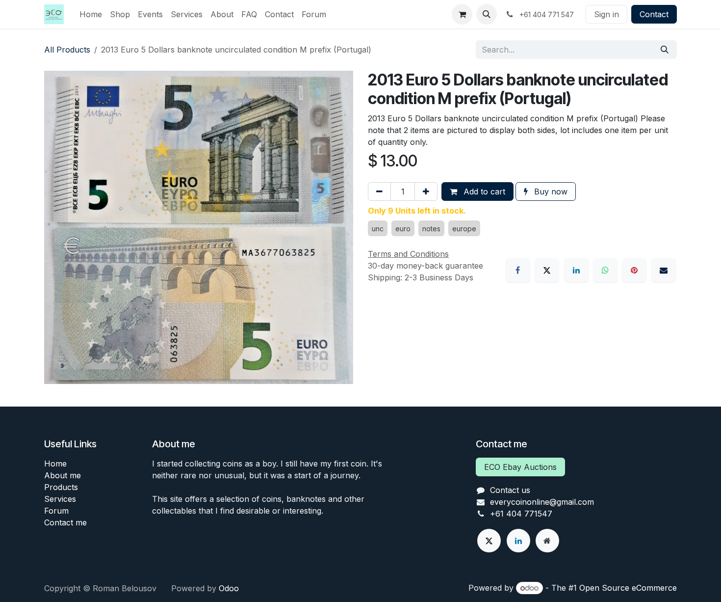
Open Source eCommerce (628, 588)
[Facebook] (518, 270)
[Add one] (426, 191)
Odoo (229, 588)
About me (62, 475)
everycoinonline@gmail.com (542, 502)
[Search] (664, 49)
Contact (654, 14)
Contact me (65, 522)
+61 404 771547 (521, 514)
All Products (67, 50)
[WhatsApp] (605, 270)
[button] (486, 14)
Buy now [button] (549, 191)
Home (55, 463)
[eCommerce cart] (462, 14)
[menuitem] (91, 14)
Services (60, 499)
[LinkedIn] (576, 270)
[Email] (663, 270)
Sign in (606, 14)
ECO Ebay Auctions (520, 467)
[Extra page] (547, 540)
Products (61, 487)
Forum (56, 511)
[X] (547, 270)
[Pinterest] (634, 270)
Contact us (510, 490)
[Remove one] (379, 191)
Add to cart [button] (483, 191)
